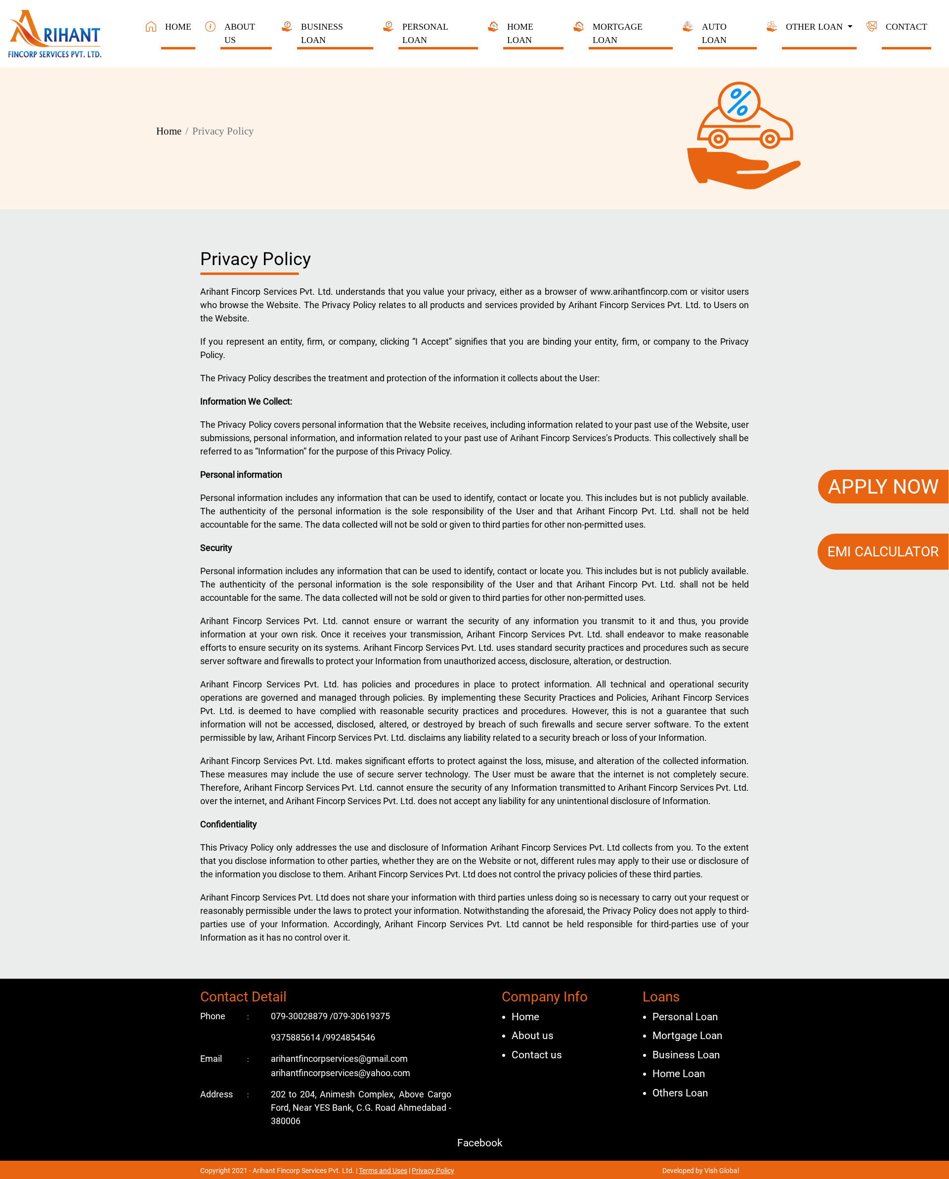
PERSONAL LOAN (425, 33)
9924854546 (350, 1037)
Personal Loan (685, 1017)
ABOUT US (239, 33)
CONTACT (906, 27)
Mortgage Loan (687, 1036)
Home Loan (678, 1074)
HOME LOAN (520, 33)
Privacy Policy (433, 1171)
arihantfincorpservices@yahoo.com (340, 1073)
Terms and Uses (383, 1171)
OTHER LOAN (815, 27)
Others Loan (680, 1093)
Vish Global (721, 1171)
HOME (178, 27)
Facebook (479, 1143)
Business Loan (686, 1055)
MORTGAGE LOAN (618, 33)
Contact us (537, 1055)
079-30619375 (361, 1016)
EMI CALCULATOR (883, 552)
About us (533, 1036)
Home (168, 131)
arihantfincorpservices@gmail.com (339, 1058)
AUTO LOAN (714, 33)
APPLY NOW (883, 487)
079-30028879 (300, 1016)
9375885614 (296, 1037)
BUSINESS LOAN (322, 33)
